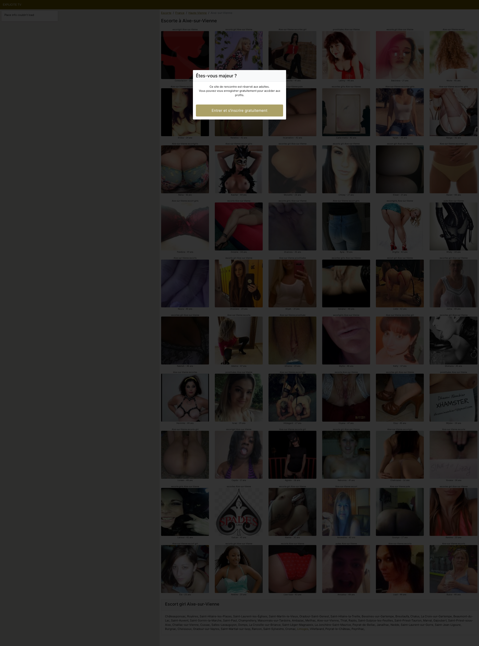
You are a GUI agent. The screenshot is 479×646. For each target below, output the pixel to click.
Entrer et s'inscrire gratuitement (239, 110)
